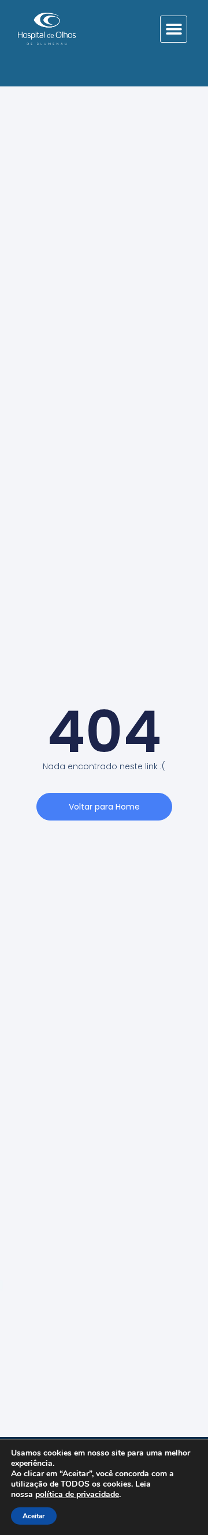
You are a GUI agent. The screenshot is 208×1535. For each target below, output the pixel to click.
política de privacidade (77, 1494)
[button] (173, 29)
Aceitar (34, 1516)
